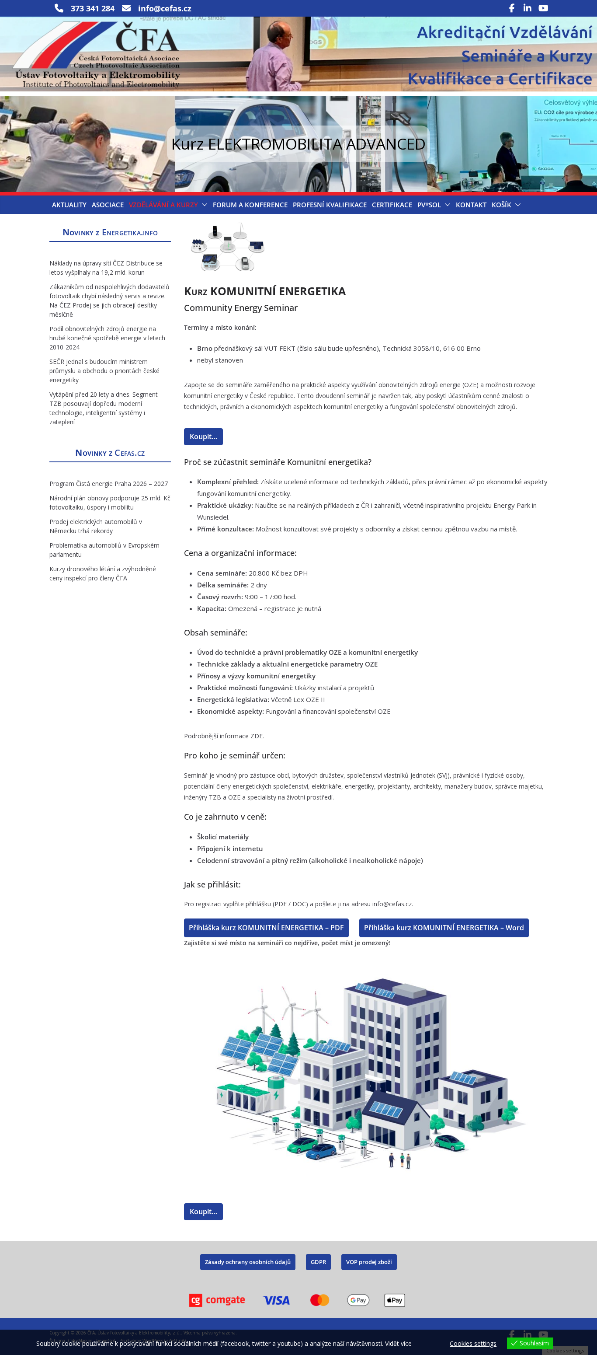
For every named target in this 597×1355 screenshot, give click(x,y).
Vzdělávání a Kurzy (163, 204)
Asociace (108, 204)
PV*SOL (429, 204)
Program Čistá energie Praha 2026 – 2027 (108, 483)
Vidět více (398, 1343)
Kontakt (471, 204)
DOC (299, 904)
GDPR (318, 1262)
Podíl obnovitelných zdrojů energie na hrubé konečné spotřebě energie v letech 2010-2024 (107, 338)
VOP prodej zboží (369, 1262)
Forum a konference (250, 204)
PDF (280, 904)
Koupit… (203, 436)
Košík (501, 204)
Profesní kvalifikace (330, 204)
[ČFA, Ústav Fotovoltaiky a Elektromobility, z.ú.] (298, 23)
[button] (203, 204)
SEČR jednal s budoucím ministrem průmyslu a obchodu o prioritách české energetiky (104, 370)
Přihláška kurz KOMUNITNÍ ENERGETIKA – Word (444, 927)
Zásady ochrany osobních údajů (248, 1262)
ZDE (256, 736)
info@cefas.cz (392, 904)
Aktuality (69, 204)
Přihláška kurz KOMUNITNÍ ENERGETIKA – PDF (266, 927)
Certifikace (392, 204)
